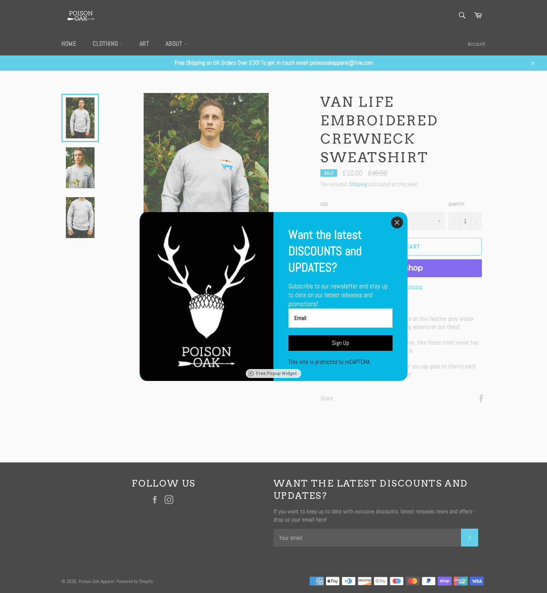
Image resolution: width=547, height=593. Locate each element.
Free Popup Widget (276, 373)
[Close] (397, 222)
